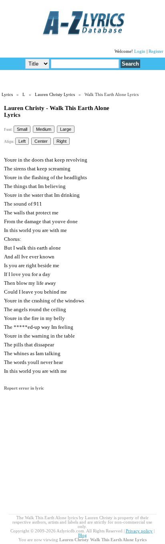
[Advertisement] (82, 80)
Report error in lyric (24, 388)
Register (156, 51)
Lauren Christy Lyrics (55, 94)
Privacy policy (139, 531)
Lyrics (7, 94)
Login (139, 51)
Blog (82, 535)
